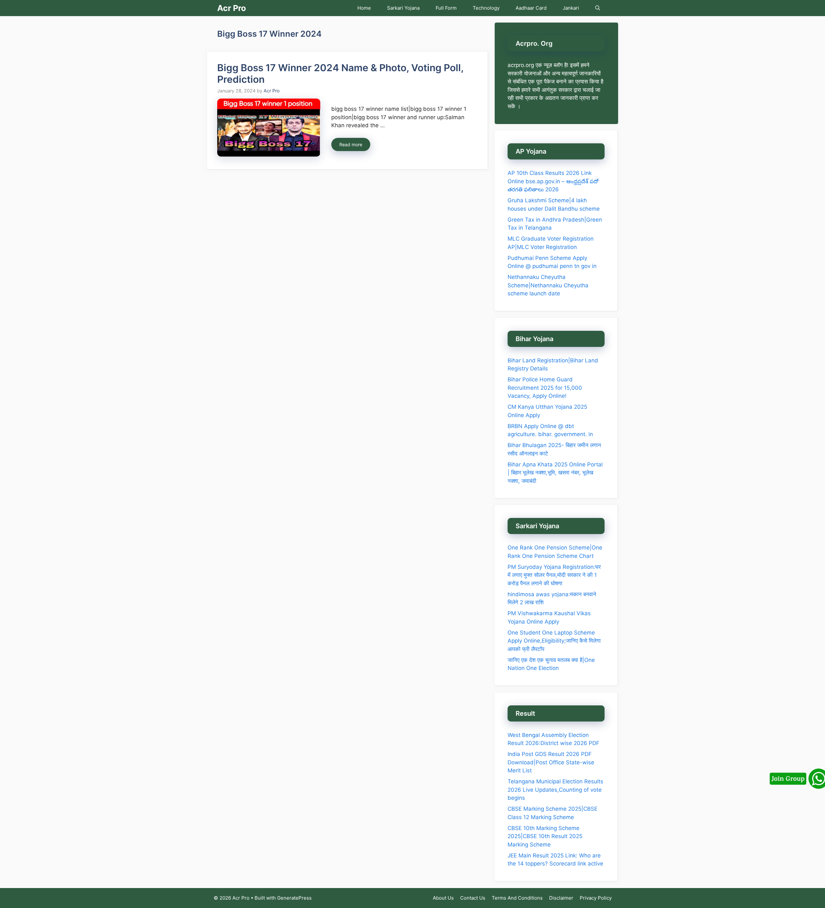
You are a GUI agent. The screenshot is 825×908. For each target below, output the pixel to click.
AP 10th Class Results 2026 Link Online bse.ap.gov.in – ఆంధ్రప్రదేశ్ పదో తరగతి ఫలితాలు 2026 (553, 181)
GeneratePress (294, 898)
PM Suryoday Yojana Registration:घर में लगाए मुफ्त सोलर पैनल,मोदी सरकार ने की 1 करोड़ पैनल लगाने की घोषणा (554, 575)
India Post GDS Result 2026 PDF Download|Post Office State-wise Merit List (551, 762)
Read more (350, 144)
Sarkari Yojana (403, 8)
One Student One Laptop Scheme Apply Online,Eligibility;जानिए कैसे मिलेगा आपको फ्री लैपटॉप (554, 640)
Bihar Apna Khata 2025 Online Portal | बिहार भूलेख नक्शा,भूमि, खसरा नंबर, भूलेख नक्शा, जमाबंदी (555, 472)
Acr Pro (231, 8)
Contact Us (472, 898)
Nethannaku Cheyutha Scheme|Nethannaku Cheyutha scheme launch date (548, 285)
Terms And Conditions (517, 898)
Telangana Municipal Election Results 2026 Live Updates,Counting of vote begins (555, 789)
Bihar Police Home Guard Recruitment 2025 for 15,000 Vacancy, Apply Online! (545, 387)
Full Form (446, 8)
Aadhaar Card (531, 8)
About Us (443, 898)
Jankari (571, 8)
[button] (597, 8)
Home (364, 8)
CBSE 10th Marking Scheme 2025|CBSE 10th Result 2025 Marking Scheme (545, 836)
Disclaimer (561, 898)
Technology (486, 8)
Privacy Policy (596, 898)
